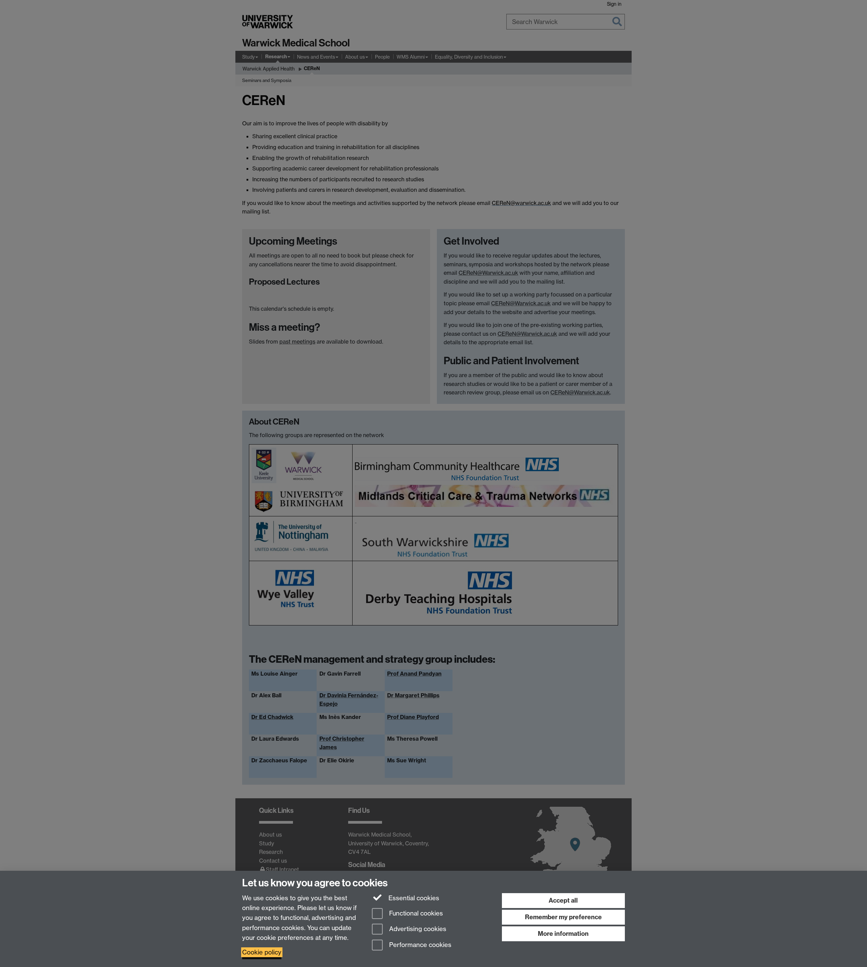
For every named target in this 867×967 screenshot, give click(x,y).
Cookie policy (261, 952)
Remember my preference (563, 917)
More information (563, 934)
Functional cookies (415, 913)
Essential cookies (413, 898)
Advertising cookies (416, 929)
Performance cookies (419, 945)
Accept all (563, 900)
